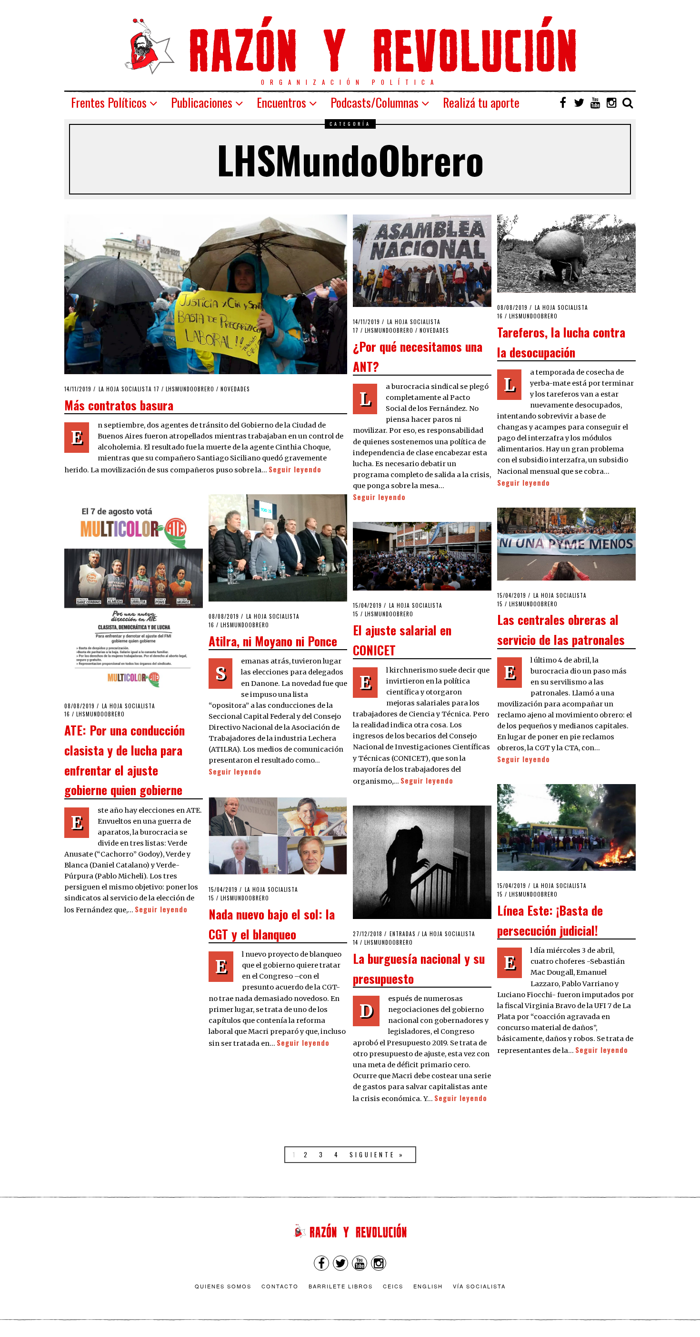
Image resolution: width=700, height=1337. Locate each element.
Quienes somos (223, 1286)
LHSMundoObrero (190, 389)
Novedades (235, 389)
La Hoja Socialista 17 (129, 389)
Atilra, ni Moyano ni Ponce (273, 641)
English (428, 1286)
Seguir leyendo (295, 469)
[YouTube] (595, 102)
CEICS (393, 1286)
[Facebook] (563, 102)
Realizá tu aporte (481, 102)
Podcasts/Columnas (374, 102)
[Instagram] (611, 102)
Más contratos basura (118, 405)
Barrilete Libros (341, 1286)
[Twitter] (579, 102)
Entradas (403, 934)
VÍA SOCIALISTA (479, 1286)
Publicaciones (201, 102)
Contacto (280, 1286)
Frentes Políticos (109, 102)
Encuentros (281, 102)
